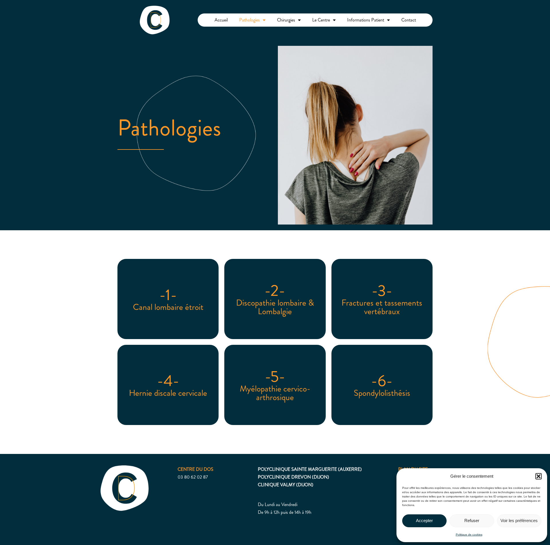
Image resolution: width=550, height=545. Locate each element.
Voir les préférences (519, 520)
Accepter (424, 520)
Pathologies (249, 20)
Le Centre (321, 20)
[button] (538, 476)
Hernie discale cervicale (168, 393)
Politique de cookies (469, 534)
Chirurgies (286, 20)
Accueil (221, 20)
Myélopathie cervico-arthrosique (275, 392)
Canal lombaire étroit (168, 307)
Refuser (471, 520)
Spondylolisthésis (382, 393)
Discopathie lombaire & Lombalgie (275, 306)
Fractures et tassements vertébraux (381, 306)
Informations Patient (365, 20)
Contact (408, 20)
